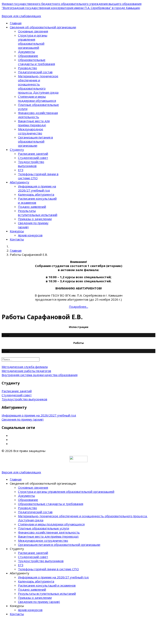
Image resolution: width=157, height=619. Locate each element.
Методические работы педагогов (26, 371)
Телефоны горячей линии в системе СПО (48, 569)
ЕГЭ (20, 170)
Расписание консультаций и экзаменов (47, 585)
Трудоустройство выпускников (31, 164)
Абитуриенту (19, 182)
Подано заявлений (32, 207)
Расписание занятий (33, 154)
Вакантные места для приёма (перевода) (34, 123)
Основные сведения (33, 31)
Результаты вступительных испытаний (37, 213)
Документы (26, 52)
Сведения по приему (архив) (23, 419)
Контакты (17, 239)
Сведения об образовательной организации (43, 27)
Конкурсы (17, 231)
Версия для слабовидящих (21, 16)
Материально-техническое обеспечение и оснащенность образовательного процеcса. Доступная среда (38, 84)
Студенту (17, 149)
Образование (28, 56)
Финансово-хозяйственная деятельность (38, 115)
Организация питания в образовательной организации (35, 141)
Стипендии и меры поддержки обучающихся (37, 98)
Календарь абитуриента (36, 194)
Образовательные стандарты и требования (36, 62)
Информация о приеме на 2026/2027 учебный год (39, 415)
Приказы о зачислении (35, 219)
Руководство (27, 68)
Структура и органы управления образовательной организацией (32, 41)
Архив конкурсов (30, 235)
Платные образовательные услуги (43, 528)
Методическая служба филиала (25, 367)
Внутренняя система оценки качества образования (39, 375)
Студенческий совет (33, 158)
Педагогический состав (35, 72)
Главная (15, 23)
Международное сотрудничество (30, 131)
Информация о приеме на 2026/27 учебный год (37, 188)
